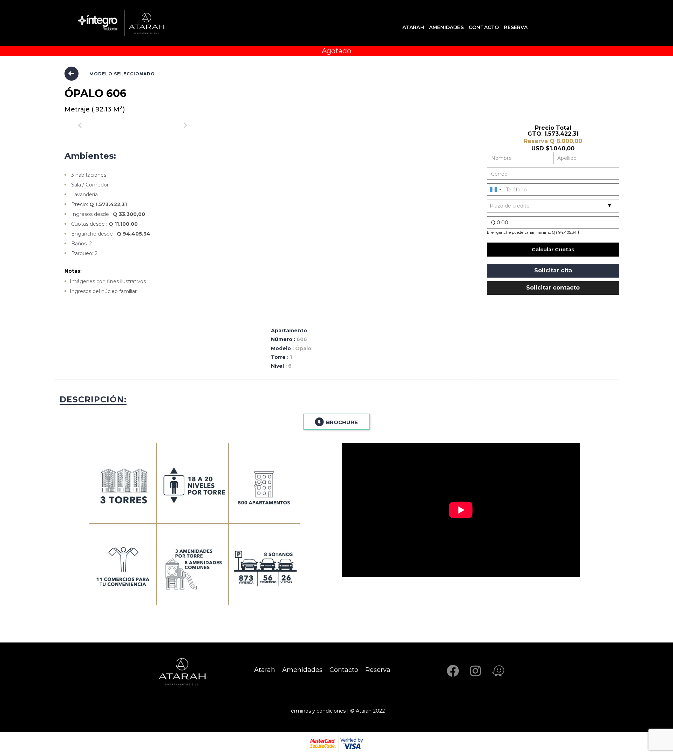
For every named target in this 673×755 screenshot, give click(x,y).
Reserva (515, 27)
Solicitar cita (553, 270)
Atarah (413, 27)
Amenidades (446, 27)
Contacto (484, 27)
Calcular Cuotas (553, 249)
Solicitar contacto (553, 287)
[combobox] (495, 189)
